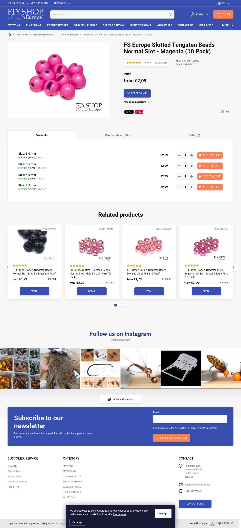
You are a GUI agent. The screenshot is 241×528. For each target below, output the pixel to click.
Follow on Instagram (123, 399)
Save (141, 112)
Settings (77, 522)
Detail (34, 291)
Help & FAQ (60, 3)
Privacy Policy (210, 428)
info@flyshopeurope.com (198, 484)
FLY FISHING (69, 471)
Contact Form (195, 503)
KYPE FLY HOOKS (72, 492)
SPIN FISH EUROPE (73, 481)
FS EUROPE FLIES (72, 476)
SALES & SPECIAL (72, 486)
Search (170, 14)
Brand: (185, 64)
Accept (163, 513)
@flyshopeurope (120, 339)
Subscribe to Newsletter (172, 438)
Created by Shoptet (198, 523)
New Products (39, 3)
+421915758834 (193, 491)
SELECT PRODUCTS (137, 93)
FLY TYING (68, 466)
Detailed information (135, 102)
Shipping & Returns (17, 481)
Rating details (161, 63)
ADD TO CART (211, 155)
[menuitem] (15, 25)
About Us (12, 466)
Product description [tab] (118, 135)
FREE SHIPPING (16, 3)
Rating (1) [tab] (195, 135)
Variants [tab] (42, 135)
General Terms (15, 471)
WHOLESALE (69, 497)
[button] (115, 305)
